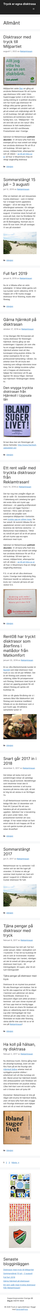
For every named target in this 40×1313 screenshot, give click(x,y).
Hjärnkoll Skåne (10, 1069)
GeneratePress (22, 1309)
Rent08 (6, 670)
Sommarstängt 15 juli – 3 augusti (19, 182)
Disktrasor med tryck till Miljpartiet (17, 42)
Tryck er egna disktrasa (19, 4)
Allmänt (9, 167)
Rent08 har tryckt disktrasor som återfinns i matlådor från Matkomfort (19, 646)
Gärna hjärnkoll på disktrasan (19, 322)
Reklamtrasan (16, 1024)
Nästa (15, 1162)
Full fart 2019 (15, 273)
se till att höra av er (26, 562)
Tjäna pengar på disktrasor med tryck (18, 931)
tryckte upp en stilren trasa (20, 519)
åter (21, 88)
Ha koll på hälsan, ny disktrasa (19, 1046)
